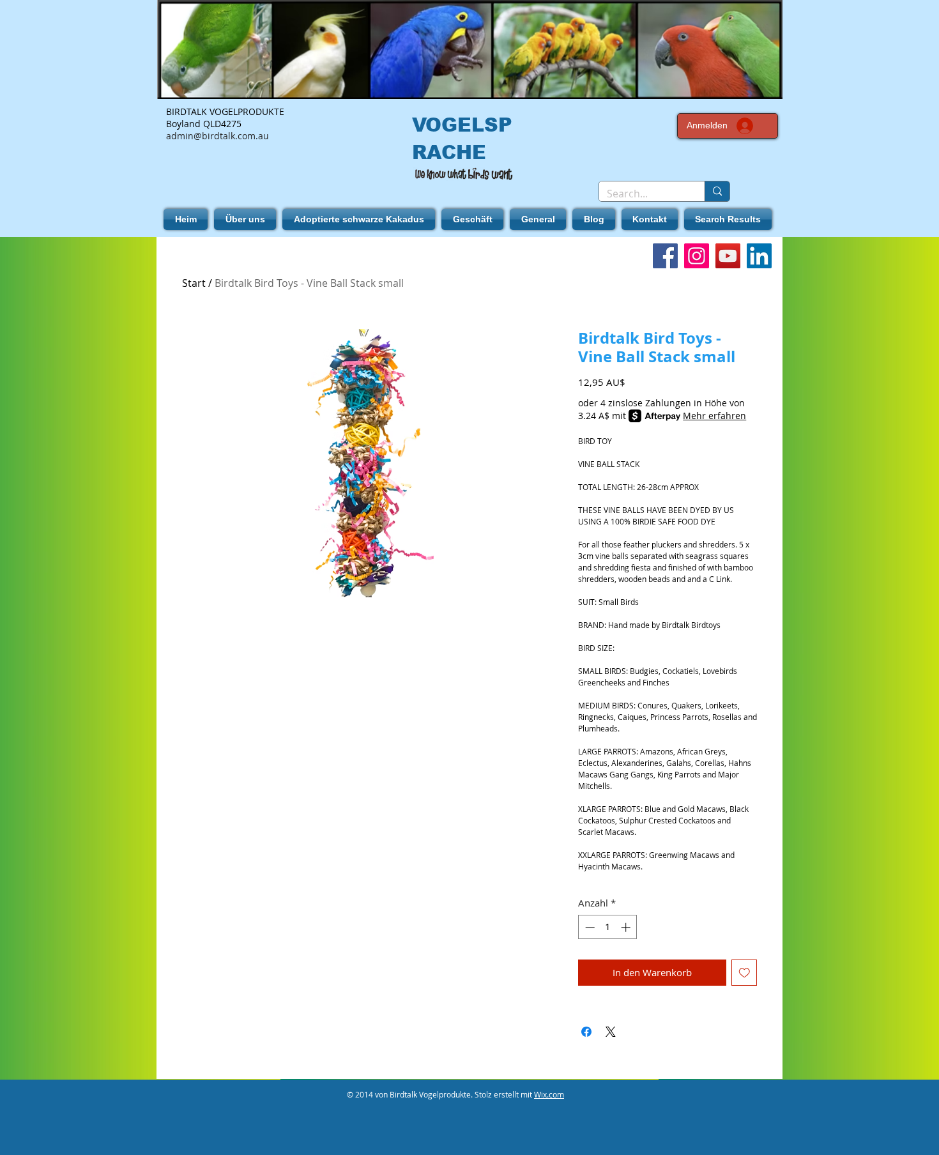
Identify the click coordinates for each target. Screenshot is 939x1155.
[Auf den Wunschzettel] (744, 973)
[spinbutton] (607, 927)
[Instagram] (696, 255)
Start (194, 283)
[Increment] (627, 927)
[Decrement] (588, 927)
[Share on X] (610, 1031)
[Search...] (717, 191)
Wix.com (549, 1094)
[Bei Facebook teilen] (586, 1031)
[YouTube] (727, 255)
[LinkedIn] (759, 255)
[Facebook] (665, 255)
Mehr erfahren (714, 415)
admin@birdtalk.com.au (217, 136)
